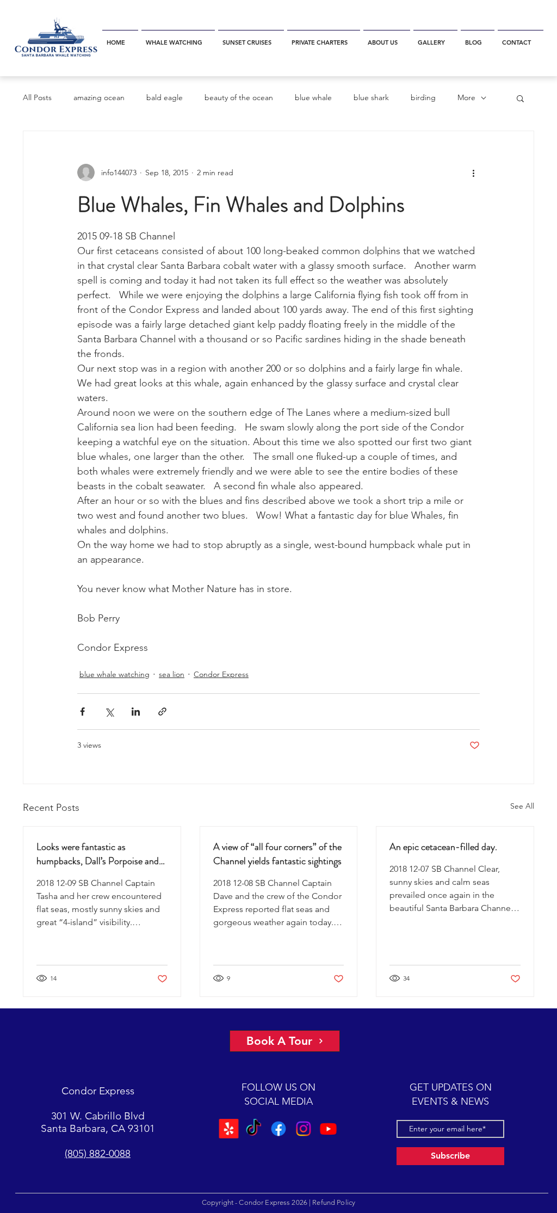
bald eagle (164, 97)
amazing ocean (99, 97)
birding (423, 97)
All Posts (37, 97)
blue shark (371, 97)
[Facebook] (278, 1128)
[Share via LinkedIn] (136, 711)
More (466, 97)
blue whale (313, 97)
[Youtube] (328, 1128)
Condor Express (221, 674)
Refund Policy (333, 1202)
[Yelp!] (228, 1128)
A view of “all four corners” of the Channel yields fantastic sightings (277, 854)
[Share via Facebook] (82, 711)
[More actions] (473, 172)
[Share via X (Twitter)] (109, 711)
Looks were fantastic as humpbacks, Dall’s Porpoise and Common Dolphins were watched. (101, 854)
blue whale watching (114, 674)
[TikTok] (253, 1128)
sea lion (171, 674)
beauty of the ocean (239, 97)
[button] (178, 38)
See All (522, 806)
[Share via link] (162, 711)
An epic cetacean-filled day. (443, 847)
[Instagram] (303, 1128)
